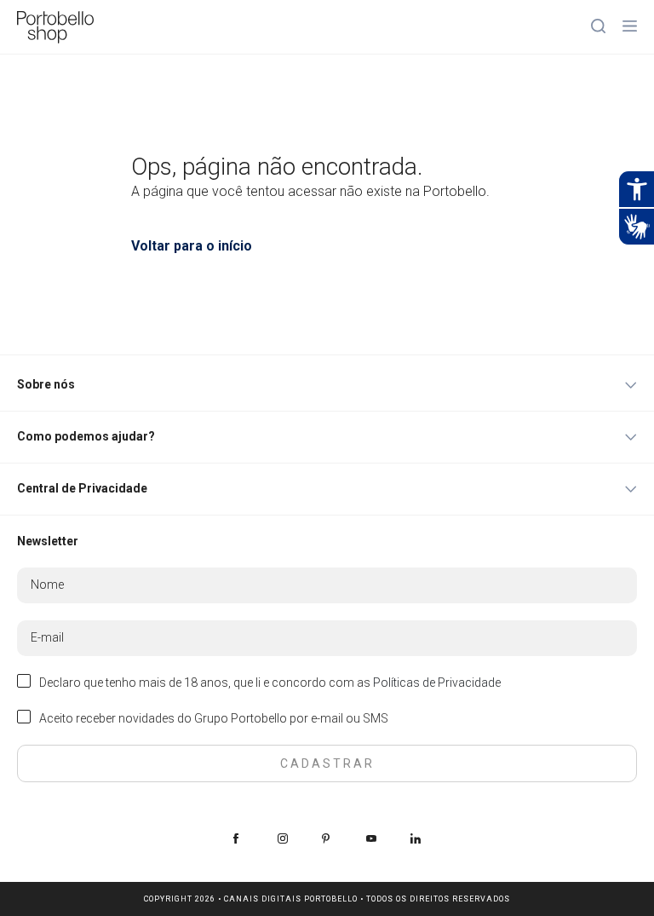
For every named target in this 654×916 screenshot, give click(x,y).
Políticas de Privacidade (437, 682)
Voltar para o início (191, 246)
